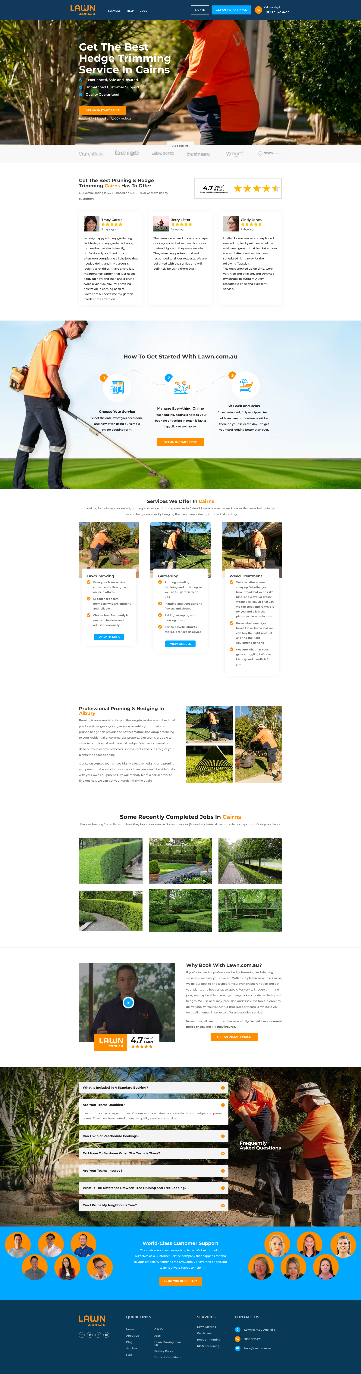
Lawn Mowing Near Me (167, 1343)
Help (130, 10)
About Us (132, 1335)
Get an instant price (181, 442)
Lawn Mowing (206, 1327)
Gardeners (204, 1333)
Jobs (143, 10)
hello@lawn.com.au (257, 1348)
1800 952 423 (276, 12)
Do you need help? (182, 1281)
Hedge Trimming (209, 1339)
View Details (109, 637)
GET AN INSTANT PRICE (231, 9)
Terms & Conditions (167, 1357)
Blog (129, 1342)
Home (130, 1329)
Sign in (200, 9)
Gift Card (160, 1329)
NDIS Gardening (208, 1346)
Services (114, 10)
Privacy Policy (163, 1351)
